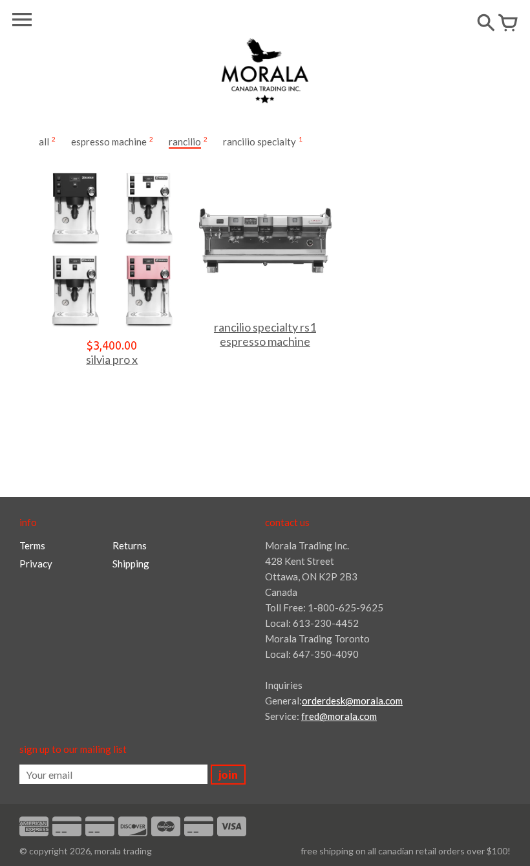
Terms (32, 545)
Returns (129, 545)
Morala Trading (123, 850)
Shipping (130, 563)
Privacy (35, 563)
